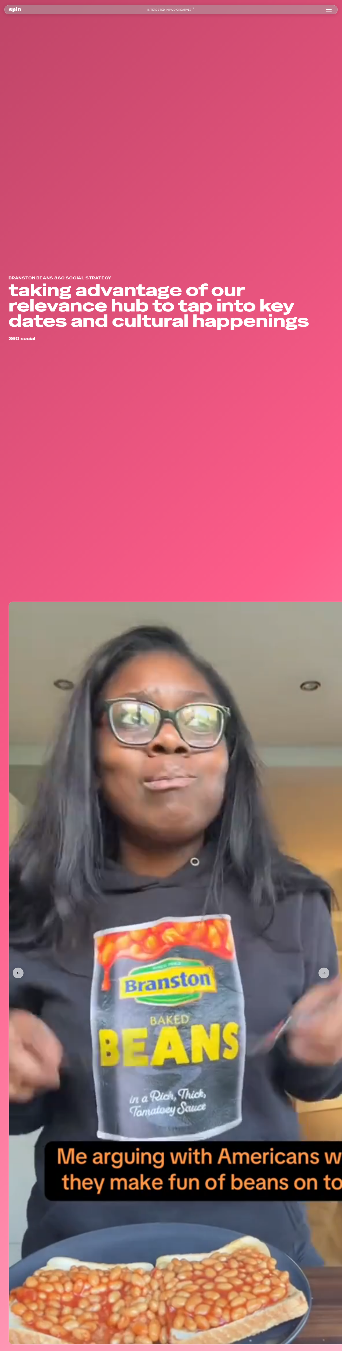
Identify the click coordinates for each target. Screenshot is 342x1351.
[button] (329, 9)
